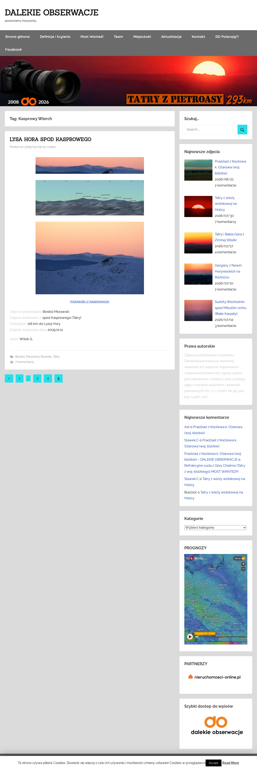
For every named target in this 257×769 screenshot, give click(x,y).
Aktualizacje (171, 36)
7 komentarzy (24, 362)
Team (118, 36)
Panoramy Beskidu (39, 356)
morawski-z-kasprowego (89, 301)
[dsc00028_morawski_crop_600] (90, 173)
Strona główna (17, 36)
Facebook (13, 49)
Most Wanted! (92, 36)
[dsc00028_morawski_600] (90, 258)
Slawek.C (191, 440)
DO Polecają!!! (227, 36)
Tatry (56, 356)
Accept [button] (213, 763)
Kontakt (198, 36)
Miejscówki (142, 36)
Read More (230, 763)
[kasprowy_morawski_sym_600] (90, 214)
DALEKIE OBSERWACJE (51, 12)
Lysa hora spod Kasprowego (50, 139)
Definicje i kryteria (55, 36)
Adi (187, 427)
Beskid (19, 356)
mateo (51, 147)
